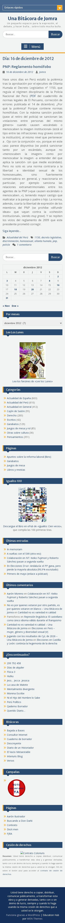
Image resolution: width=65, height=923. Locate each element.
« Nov (6, 305)
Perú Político (14, 702)
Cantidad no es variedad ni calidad (37, 612)
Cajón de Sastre (16, 411)
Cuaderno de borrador (19, 739)
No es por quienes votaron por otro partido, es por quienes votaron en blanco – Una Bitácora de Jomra (34, 609)
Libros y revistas (16, 469)
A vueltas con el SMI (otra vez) (24, 553)
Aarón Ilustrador (16, 816)
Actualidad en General (19, 406)
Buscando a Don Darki (19, 820)
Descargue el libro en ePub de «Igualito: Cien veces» (32, 526)
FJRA (9, 833)
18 (15, 289)
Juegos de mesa (16, 465)
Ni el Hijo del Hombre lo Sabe (23, 697)
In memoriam (14, 549)
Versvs (10, 760)
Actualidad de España (19, 398)
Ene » (15, 305)
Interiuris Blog (15, 756)
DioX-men (12, 829)
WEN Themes (34, 918)
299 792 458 (14, 663)
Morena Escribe (15, 693)
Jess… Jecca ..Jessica (18, 680)
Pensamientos (15, 437)
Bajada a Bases (16, 730)
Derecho (12, 415)
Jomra (42, 72)
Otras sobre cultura (18, 432)
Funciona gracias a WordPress (23, 915)
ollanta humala (42, 241)
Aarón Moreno (15, 593)
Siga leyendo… (12, 231)
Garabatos (13, 424)
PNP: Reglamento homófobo (27, 66)
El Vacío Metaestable (18, 752)
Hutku (10, 676)
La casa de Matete (17, 684)
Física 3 (11, 671)
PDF (33, 96)
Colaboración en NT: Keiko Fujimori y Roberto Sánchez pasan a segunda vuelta (32, 597)
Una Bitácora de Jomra (32, 18)
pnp (55, 241)
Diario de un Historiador (20, 747)
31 (7, 298)
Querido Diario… (16, 710)
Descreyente (14, 743)
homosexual (26, 241)
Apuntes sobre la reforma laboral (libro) (29, 456)
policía (6, 244)
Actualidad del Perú (17, 237)
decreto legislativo (51, 237)
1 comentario (24, 244)
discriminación (11, 241)
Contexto (12, 825)
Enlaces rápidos (14, 7)
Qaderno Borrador (17, 706)
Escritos (11, 419)
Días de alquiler (15, 667)
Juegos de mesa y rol (19, 428)
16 (58, 285)
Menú (36, 47)
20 (32, 289)
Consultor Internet (17, 734)
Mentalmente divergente (20, 689)
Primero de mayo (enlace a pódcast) (27, 573)
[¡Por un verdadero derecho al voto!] (16, 796)
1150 (37, 237)
